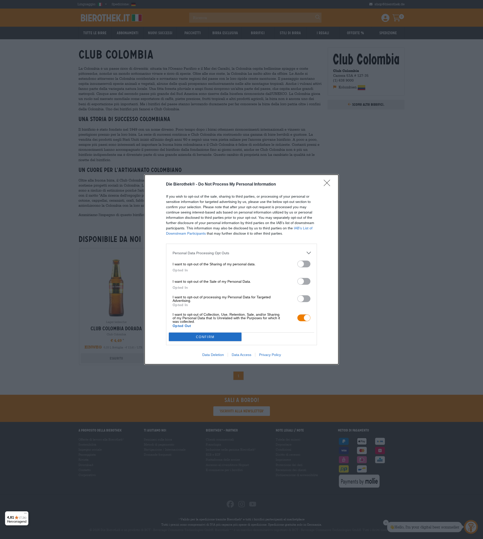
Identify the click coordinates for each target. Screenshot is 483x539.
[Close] (328, 184)
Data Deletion (213, 355)
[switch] (303, 264)
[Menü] (25, 514)
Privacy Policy (270, 355)
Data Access (241, 355)
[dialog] (241, 269)
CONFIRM (205, 337)
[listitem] (241, 253)
